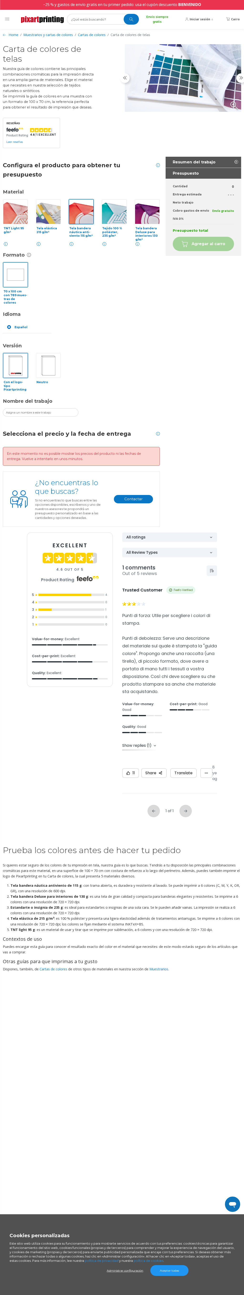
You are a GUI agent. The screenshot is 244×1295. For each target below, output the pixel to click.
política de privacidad (101, 1261)
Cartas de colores (92, 34)
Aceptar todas (169, 1270)
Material (13, 192)
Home (13, 34)
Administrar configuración (125, 1270)
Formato (14, 255)
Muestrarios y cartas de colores (48, 34)
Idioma (12, 314)
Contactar (133, 499)
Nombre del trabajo (27, 401)
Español (21, 327)
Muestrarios (158, 969)
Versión (12, 346)
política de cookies (148, 1261)
